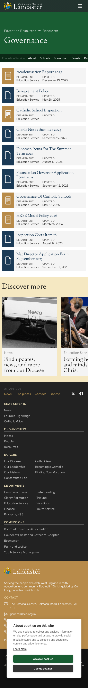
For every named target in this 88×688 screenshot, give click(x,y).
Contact (40, 394)
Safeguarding (45, 492)
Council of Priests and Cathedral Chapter (31, 535)
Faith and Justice (15, 546)
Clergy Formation (16, 498)
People (9, 441)
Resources (11, 447)
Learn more (20, 648)
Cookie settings (43, 668)
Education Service (16, 503)
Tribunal (41, 498)
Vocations (43, 503)
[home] (22, 6)
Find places (23, 394)
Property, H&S (13, 514)
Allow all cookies (43, 659)
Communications (15, 492)
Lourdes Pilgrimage (17, 416)
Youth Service (45, 509)
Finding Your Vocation (50, 472)
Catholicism (43, 461)
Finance (9, 509)
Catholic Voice (13, 421)
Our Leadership (14, 467)
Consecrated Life (15, 478)
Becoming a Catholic (49, 467)
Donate (55, 394)
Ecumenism (11, 540)
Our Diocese (12, 461)
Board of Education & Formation (26, 529)
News (7, 394)
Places (8, 436)
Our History (12, 472)
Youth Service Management (22, 552)
